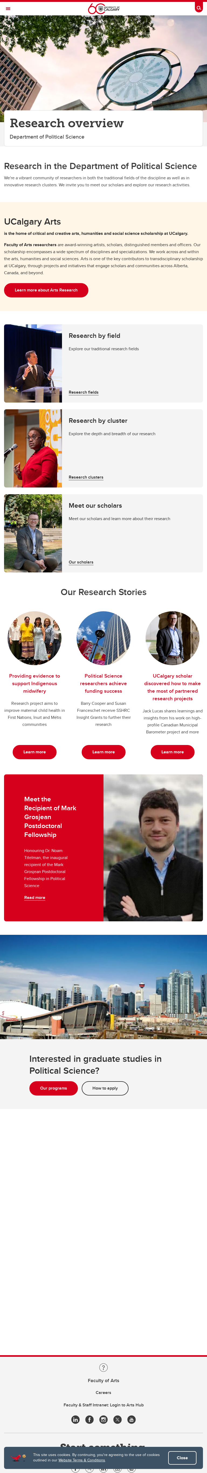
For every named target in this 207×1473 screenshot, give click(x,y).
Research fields (84, 392)
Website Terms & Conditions (81, 1460)
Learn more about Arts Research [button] (46, 290)
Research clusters (86, 477)
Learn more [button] (34, 752)
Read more (34, 897)
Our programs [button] (53, 1088)
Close (182, 1458)
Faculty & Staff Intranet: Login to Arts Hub (104, 1405)
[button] (103, 363)
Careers (103, 1392)
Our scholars (81, 562)
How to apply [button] (105, 1088)
